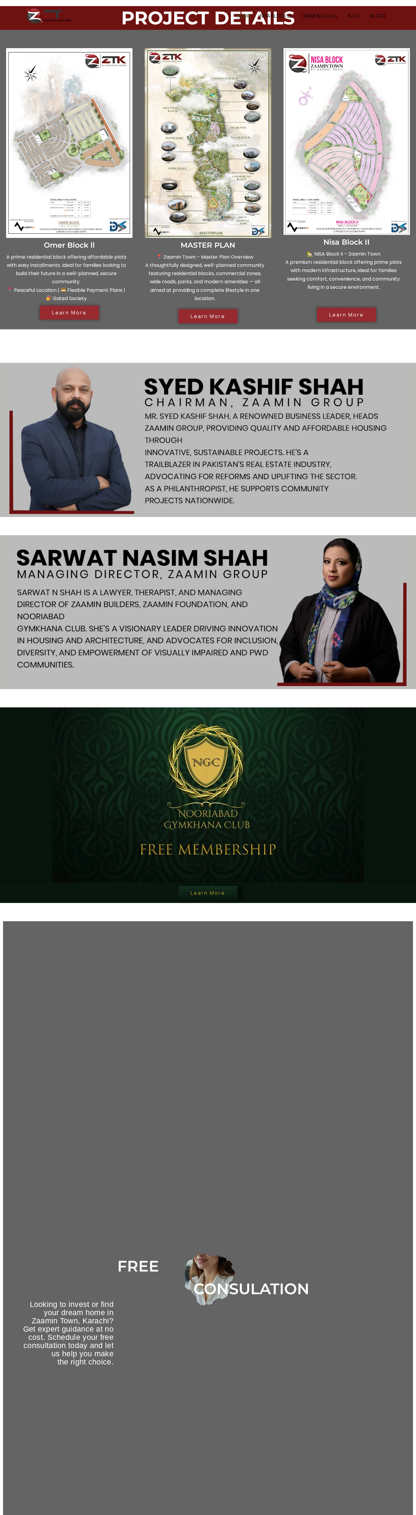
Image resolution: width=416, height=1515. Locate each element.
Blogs (378, 15)
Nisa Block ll (276, 15)
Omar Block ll (320, 15)
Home (243, 15)
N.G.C (354, 15)
